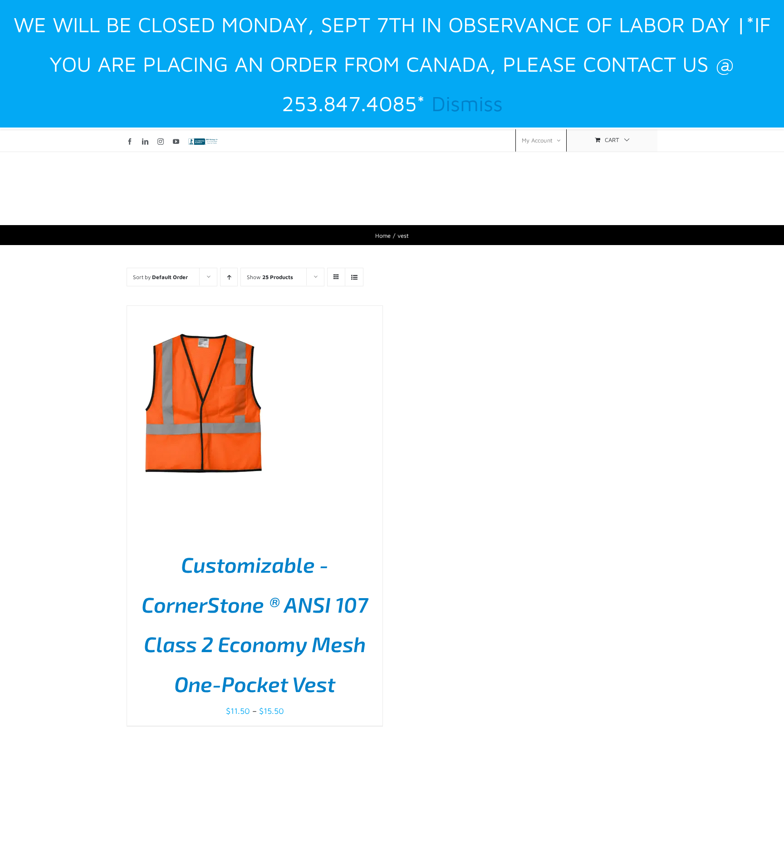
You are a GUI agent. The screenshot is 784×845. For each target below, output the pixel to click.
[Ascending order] (229, 277)
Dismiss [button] (467, 103)
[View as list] (354, 277)
